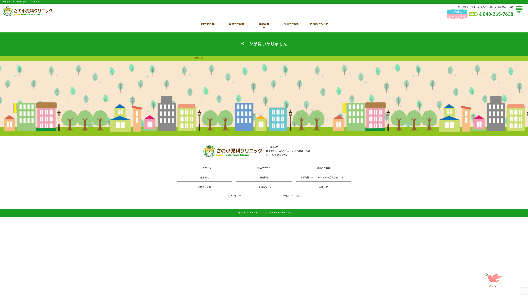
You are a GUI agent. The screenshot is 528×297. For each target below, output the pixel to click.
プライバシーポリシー (294, 196)
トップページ (204, 168)
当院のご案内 (323, 168)
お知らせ (323, 187)
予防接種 (264, 177)
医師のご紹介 (204, 187)
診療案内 (204, 177)
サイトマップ (234, 196)
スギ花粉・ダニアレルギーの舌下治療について (323, 177)
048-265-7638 (279, 155)
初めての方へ (264, 168)
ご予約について (264, 187)
